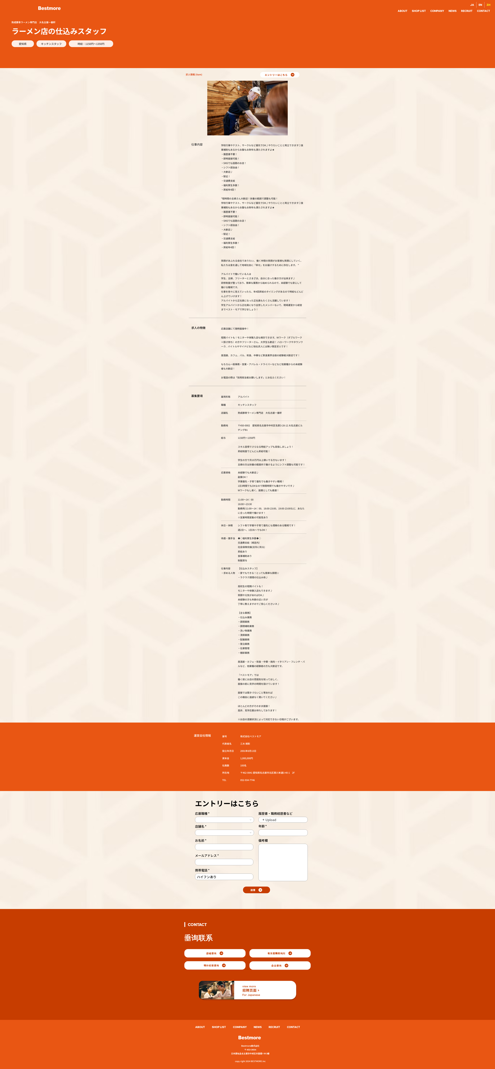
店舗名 (199, 826)
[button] (484, 11)
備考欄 (263, 840)
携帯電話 (201, 870)
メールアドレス (206, 855)
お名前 (199, 840)
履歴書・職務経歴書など (275, 813)
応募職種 (201, 813)
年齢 (261, 826)
